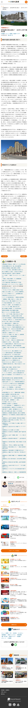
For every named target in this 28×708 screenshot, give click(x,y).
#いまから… (21, 633)
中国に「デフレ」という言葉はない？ (10, 338)
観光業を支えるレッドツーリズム (9, 288)
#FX (10, 633)
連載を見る (14, 624)
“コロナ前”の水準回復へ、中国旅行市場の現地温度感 (13, 317)
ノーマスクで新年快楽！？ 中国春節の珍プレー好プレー (14, 405)
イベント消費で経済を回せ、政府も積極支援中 (11, 352)
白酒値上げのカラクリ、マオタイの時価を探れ (11, 330)
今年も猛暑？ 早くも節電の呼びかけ (10, 369)
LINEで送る (21, 477)
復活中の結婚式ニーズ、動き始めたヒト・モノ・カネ (13, 396)
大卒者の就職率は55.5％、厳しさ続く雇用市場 (11, 266)
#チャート (3, 638)
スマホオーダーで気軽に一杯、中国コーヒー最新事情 (13, 334)
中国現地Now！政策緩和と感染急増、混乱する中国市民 (13, 413)
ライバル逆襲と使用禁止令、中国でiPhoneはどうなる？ (13, 343)
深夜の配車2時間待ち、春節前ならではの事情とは (12, 407)
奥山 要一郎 (10, 35)
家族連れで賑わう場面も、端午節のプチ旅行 (11, 367)
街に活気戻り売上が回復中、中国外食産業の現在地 (12, 356)
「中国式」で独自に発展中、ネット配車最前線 (11, 278)
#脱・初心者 (4, 636)
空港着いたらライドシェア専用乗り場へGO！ (11, 360)
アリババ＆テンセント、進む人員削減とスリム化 (12, 350)
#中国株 (3, 33)
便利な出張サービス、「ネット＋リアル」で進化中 (12, 284)
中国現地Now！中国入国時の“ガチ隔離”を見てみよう (13, 450)
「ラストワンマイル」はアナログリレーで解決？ (12, 385)
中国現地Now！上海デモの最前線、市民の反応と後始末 (13, 418)
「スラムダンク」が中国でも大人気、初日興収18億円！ (13, 383)
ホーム (2, 6)
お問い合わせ (3, 692)
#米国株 (19, 636)
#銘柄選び (3, 635)
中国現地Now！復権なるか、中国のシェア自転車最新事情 (14, 472)
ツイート (8, 477)
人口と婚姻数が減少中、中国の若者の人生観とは (12, 358)
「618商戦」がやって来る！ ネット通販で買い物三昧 (13, 371)
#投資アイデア (16, 33)
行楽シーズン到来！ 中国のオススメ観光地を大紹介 (13, 340)
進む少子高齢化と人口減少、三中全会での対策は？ (12, 271)
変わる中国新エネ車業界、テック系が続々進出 (11, 308)
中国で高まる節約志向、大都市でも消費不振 (11, 273)
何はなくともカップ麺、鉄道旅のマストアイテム (12, 301)
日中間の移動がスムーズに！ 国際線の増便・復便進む (13, 392)
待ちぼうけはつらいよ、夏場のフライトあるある (12, 362)
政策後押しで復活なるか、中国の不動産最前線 (11, 345)
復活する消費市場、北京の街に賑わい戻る (10, 394)
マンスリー (22, 505)
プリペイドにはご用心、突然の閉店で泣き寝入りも (12, 269)
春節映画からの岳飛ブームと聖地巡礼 (10, 403)
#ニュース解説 (9, 33)
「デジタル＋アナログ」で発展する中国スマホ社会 (12, 289)
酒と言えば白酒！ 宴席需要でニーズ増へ (10, 399)
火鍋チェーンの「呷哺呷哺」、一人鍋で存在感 (11, 387)
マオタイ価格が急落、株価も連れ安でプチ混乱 (11, 282)
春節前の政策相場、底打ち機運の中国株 (10, 310)
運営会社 (3, 694)
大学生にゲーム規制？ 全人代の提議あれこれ (11, 304)
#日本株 (15, 633)
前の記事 (5, 256)
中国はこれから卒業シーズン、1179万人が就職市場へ (13, 291)
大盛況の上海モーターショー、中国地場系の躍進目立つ (13, 381)
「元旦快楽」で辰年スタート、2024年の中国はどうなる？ (14, 319)
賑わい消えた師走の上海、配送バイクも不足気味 (12, 411)
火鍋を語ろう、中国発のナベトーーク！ (10, 332)
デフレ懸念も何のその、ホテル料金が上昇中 (11, 354)
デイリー (5, 505)
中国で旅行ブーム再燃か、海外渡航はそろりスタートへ (13, 409)
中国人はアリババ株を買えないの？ (9, 280)
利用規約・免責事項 (5, 690)
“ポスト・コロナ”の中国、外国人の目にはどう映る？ (13, 314)
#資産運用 (19, 635)
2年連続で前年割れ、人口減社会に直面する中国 (12, 316)
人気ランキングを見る (14, 550)
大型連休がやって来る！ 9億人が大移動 (10, 342)
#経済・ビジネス (12, 635)
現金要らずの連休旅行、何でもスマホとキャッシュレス (13, 379)
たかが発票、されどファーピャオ (9, 401)
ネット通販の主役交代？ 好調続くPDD (10, 323)
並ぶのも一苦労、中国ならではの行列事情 (10, 321)
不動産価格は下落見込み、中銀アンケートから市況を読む (14, 264)
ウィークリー (13, 505)
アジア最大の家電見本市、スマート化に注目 (11, 302)
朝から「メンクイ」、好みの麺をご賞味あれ (11, 312)
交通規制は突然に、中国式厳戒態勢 (9, 336)
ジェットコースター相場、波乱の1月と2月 (10, 306)
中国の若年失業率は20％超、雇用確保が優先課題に (12, 378)
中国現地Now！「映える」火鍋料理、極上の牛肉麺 (12, 445)
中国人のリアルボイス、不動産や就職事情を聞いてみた (13, 327)
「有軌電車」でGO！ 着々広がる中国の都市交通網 (12, 329)
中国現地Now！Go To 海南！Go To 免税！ (11, 430)
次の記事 (23, 256)
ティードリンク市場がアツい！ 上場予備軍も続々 (12, 293)
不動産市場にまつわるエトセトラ (9, 295)
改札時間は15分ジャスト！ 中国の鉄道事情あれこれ (13, 398)
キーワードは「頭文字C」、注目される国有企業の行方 (13, 372)
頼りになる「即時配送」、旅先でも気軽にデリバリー (12, 325)
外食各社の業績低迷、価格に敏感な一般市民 (11, 268)
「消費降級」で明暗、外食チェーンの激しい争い (12, 299)
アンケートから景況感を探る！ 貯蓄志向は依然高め (13, 297)
